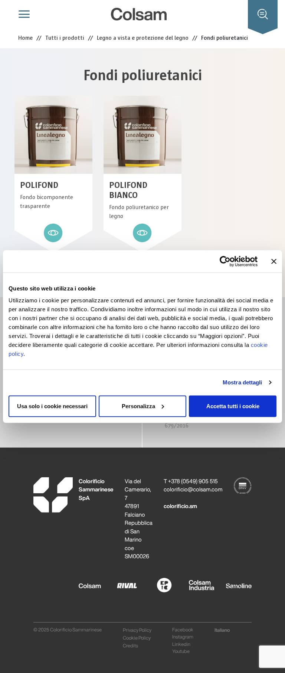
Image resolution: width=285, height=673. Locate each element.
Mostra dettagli (242, 382)
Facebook (182, 629)
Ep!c (155, 582)
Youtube (181, 651)
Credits (130, 645)
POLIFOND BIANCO (128, 190)
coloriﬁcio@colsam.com (193, 489)
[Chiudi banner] (273, 261)
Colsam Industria (196, 586)
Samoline (233, 582)
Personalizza (138, 406)
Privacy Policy (137, 630)
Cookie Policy (137, 637)
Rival (120, 582)
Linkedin (181, 644)
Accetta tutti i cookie (232, 406)
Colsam (88, 582)
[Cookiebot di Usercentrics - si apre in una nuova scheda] (225, 261)
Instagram (182, 636)
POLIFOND (39, 185)
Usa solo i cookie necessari (52, 406)
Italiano (222, 630)
